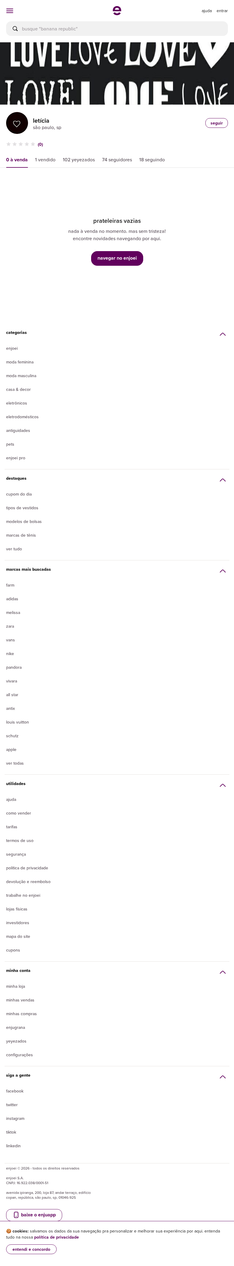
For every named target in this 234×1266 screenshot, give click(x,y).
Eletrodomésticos (22, 417)
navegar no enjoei (117, 257)
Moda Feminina (20, 362)
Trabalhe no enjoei (23, 895)
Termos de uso (20, 840)
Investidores (17, 923)
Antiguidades (18, 430)
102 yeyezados (79, 159)
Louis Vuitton (17, 722)
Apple (11, 749)
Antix (10, 708)
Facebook (14, 1091)
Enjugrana (15, 1027)
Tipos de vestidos (22, 508)
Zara (10, 626)
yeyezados (16, 1041)
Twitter (12, 1105)
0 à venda (17, 159)
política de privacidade (56, 1237)
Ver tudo (14, 549)
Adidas (12, 599)
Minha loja (15, 986)
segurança (16, 854)
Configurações (19, 1055)
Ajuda (11, 799)
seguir (217, 123)
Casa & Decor (18, 389)
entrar (222, 11)
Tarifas (11, 827)
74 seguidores (117, 159)
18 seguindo (152, 159)
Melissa (13, 612)
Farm (10, 585)
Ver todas (15, 763)
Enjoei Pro (15, 458)
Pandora (14, 667)
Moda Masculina (21, 376)
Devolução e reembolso (28, 881)
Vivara (11, 681)
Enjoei (12, 348)
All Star (12, 695)
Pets (10, 444)
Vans (10, 640)
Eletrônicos (16, 403)
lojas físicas (16, 909)
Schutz (12, 736)
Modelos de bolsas (24, 521)
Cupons (13, 950)
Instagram (15, 1118)
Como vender (18, 813)
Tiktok (11, 1132)
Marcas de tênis (21, 535)
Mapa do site (18, 936)
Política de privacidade (27, 868)
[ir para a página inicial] (117, 13)
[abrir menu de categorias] (9, 10)
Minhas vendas (20, 1000)
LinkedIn (13, 1146)
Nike (10, 654)
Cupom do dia (19, 494)
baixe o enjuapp (38, 1214)
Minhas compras (21, 1014)
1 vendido (45, 159)
